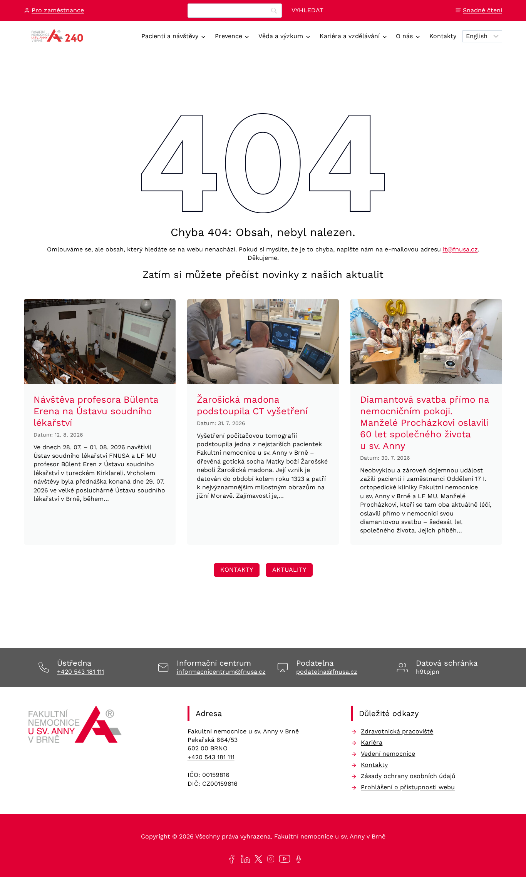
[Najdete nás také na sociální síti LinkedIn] (244, 859)
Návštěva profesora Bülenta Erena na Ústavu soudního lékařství (96, 411)
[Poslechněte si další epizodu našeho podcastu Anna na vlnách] (296, 859)
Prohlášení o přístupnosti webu (408, 787)
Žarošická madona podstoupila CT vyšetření (252, 405)
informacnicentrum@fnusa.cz (221, 671)
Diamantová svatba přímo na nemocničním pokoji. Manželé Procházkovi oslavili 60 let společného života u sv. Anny (424, 422)
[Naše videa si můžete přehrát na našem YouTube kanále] (283, 859)
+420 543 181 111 (80, 671)
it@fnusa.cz (460, 249)
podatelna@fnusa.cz (326, 671)
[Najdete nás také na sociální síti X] (256, 859)
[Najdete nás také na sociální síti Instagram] (269, 859)
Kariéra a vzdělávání (350, 36)
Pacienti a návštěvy (169, 36)
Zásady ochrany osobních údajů (408, 776)
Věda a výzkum (280, 36)
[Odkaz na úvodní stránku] (76, 727)
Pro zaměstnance (58, 10)
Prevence (228, 36)
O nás (404, 36)
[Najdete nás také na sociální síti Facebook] (230, 859)
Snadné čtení (482, 10)
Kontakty (442, 36)
